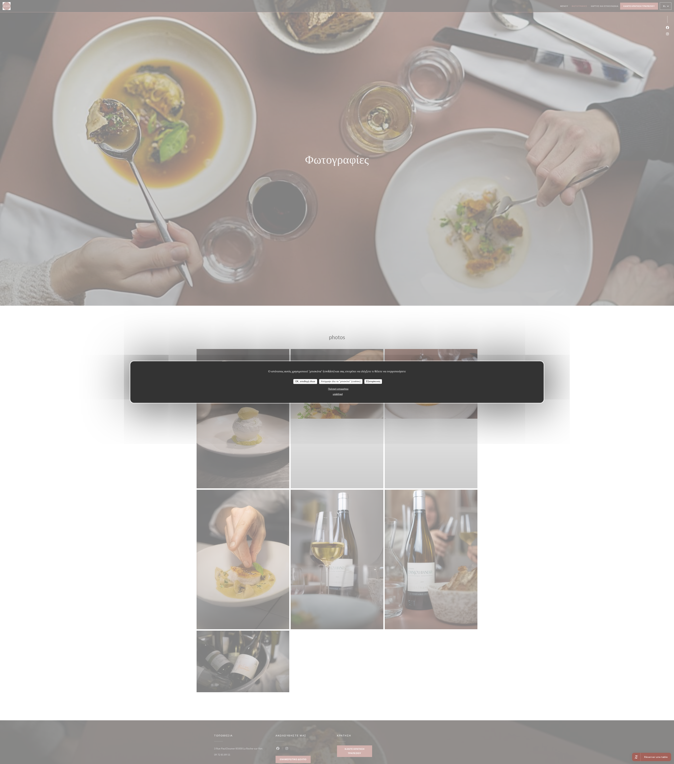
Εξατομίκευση (373, 381)
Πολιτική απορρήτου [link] (338, 389)
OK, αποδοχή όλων (305, 381)
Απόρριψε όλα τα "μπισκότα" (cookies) (341, 381)
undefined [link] (338, 394)
